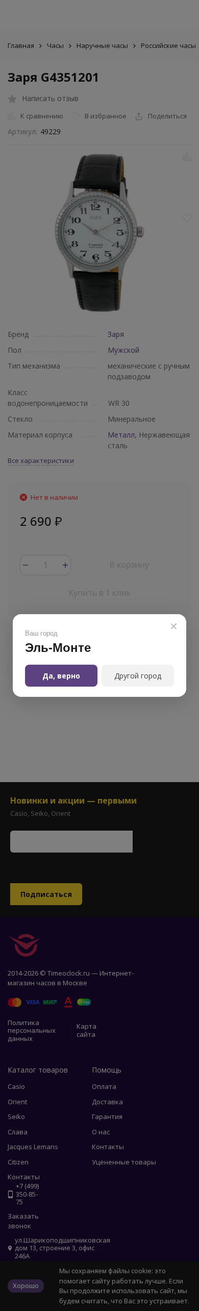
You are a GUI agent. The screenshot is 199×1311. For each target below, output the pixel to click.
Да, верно (61, 676)
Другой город (137, 676)
